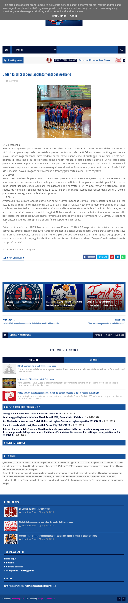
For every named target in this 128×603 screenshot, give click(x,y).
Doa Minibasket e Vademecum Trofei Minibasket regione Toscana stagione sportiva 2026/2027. (52, 421)
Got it (73, 16)
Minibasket (120, 60)
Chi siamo (9, 562)
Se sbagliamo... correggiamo (19, 570)
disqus (109, 335)
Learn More (59, 16)
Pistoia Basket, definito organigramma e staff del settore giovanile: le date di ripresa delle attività (58, 392)
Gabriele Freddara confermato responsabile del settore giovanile (101, 303)
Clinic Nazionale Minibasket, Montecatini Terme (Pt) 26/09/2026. (36, 425)
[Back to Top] (124, 599)
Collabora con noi (13, 566)
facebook (120, 335)
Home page (10, 558)
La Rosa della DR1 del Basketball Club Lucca (36, 379)
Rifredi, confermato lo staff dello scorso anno (37, 366)
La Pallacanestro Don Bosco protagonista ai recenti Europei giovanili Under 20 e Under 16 (24, 301)
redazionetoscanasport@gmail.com (40, 585)
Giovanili (13, 80)
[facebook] (119, 599)
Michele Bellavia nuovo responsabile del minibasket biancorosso (46, 522)
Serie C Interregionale (57, 60)
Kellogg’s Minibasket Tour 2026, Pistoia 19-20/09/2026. (32, 413)
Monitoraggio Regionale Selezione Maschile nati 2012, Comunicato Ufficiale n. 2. (44, 417)
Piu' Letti (33, 360)
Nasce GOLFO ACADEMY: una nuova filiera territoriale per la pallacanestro (64, 303)
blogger (98, 335)
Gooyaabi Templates (46, 598)
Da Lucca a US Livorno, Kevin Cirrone (86, 60)
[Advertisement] (64, 38)
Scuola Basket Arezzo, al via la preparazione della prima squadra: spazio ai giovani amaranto (58, 535)
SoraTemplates (18, 598)
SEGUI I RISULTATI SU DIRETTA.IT (64, 350)
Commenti (94, 360)
